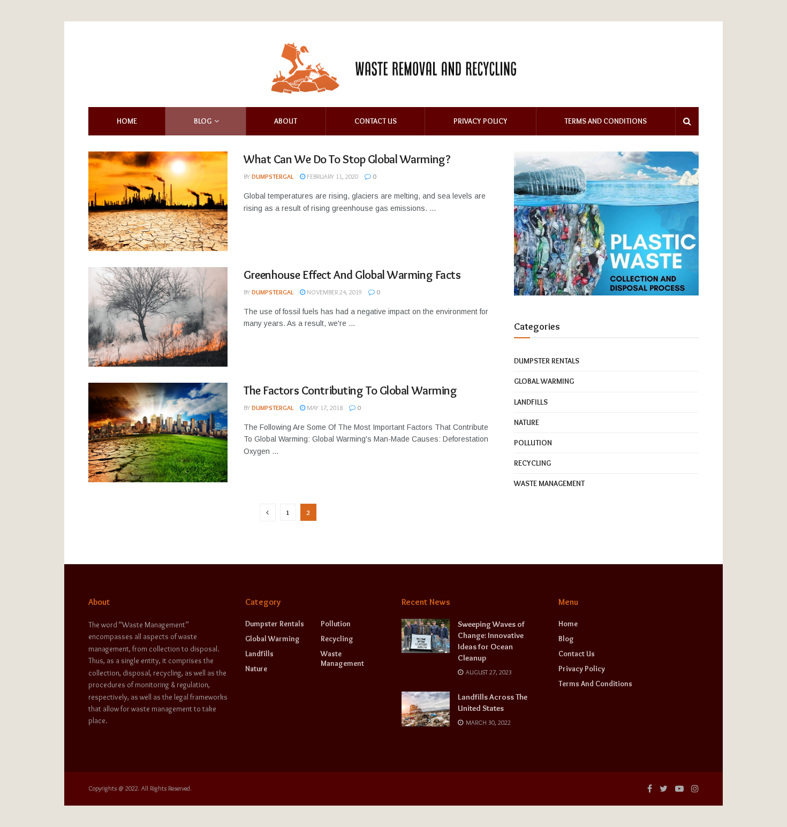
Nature (526, 422)
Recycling (532, 463)
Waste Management (549, 483)
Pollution (533, 442)
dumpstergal (272, 176)
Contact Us (375, 121)
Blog (202, 121)
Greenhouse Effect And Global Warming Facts (352, 275)
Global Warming (544, 381)
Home (127, 121)
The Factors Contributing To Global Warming (350, 390)
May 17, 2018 (324, 408)
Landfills (531, 402)
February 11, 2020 (331, 176)
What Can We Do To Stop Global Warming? (347, 159)
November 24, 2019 (333, 292)
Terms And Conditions (605, 121)
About (285, 121)
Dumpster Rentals (546, 361)
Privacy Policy (480, 121)
